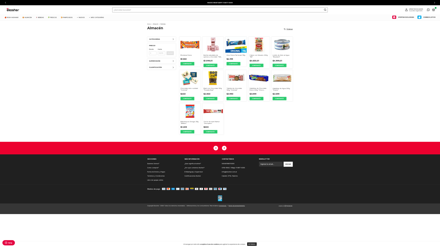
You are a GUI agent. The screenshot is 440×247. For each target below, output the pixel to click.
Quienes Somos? (153, 163)
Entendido (252, 244)
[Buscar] (325, 10)
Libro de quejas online (155, 180)
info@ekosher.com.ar (229, 172)
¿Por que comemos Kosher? (194, 168)
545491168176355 (228, 163)
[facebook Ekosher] (224, 148)
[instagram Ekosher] (215, 148)
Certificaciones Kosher (192, 176)
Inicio (149, 24)
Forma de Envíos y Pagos (156, 172)
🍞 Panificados (67, 17)
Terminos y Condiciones (156, 176)
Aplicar (170, 53)
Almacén (155, 24)
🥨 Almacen (27, 17)
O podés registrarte (415, 11)
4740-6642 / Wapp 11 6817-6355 (233, 168)
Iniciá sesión (418, 9)
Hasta (160, 49)
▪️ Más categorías (96, 17)
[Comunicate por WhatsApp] (428, 10)
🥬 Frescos (52, 17)
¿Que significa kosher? (192, 163)
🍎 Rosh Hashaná (11, 17)
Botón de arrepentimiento (237, 206)
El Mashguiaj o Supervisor (193, 172)
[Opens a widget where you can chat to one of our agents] (8, 243)
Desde (151, 49)
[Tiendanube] (285, 206)
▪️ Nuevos (80, 17)
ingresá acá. (223, 206)
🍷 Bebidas (40, 17)
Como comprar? (153, 168)
